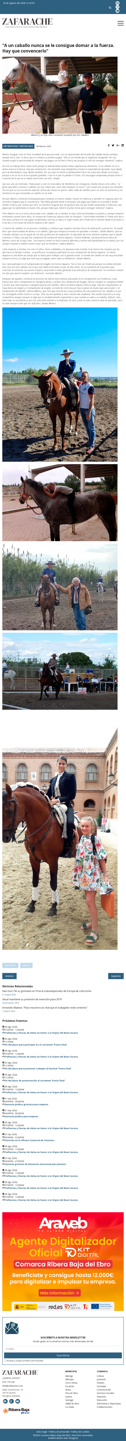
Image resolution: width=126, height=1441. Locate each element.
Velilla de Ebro (72, 1403)
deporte (26, 965)
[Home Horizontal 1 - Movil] (63, 1261)
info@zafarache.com (12, 1385)
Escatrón (69, 1386)
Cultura (100, 1375)
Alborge (69, 1375)
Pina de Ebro (10, 965)
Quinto (68, 1396)
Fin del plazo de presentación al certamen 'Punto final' (34, 1080)
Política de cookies (80, 1431)
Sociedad (101, 1386)
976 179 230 (8, 1381)
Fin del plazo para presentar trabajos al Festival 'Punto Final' (37, 1068)
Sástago (69, 1400)
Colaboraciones (104, 1406)
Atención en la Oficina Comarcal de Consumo (29, 1140)
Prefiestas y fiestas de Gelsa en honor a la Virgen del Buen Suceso (41, 1032)
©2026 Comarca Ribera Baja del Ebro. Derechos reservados (63, 1435)
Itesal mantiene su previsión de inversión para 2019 (32, 999)
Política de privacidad (59, 1431)
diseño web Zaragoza (67, 1438)
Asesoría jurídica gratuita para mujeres (26, 1104)
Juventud (101, 1379)
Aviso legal (41, 1431)
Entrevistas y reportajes (18, 146)
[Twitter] (113, 145)
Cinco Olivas (71, 1382)
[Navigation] (107, 23)
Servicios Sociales (105, 1393)
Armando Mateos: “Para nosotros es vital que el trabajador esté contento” (44, 1007)
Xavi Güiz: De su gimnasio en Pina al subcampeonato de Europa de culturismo (46, 991)
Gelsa (68, 1389)
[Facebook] (109, 145)
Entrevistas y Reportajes (109, 1403)
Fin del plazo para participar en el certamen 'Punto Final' (35, 1044)
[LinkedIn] (123, 145)
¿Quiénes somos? (11, 1377)
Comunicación (104, 1389)
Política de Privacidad (33, 1360)
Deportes (101, 1396)
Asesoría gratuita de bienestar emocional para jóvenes (35, 1164)
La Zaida (69, 1406)
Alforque (69, 1379)
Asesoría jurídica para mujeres (21, 1116)
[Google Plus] (117, 145)
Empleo (100, 1382)
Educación (102, 1400)
